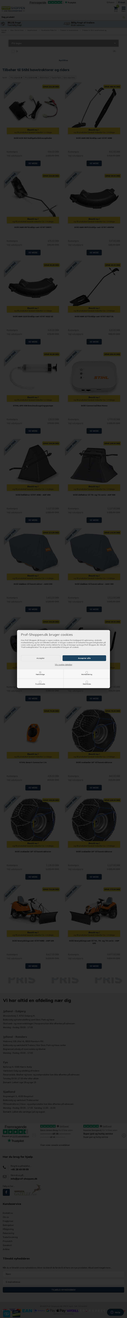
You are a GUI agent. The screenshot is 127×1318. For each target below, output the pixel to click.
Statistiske (87, 684)
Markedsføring (86, 674)
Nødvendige (40, 674)
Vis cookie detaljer (63, 664)
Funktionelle (40, 684)
